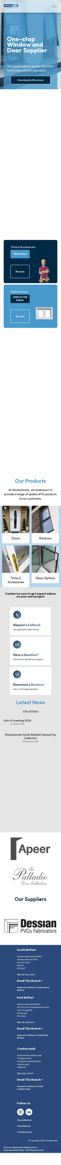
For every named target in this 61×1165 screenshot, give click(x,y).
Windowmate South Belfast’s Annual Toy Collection (30, 736)
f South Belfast (24, 1120)
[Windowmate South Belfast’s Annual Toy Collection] (30, 730)
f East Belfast (23, 1126)
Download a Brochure (30, 80)
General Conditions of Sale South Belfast (33, 988)
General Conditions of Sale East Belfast (32, 1036)
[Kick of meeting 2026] (17, 715)
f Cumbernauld (24, 1132)
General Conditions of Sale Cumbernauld (30, 1087)
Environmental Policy (14, 1150)
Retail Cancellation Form (24, 1147)
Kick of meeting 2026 (17, 720)
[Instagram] (20, 1112)
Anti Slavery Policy (35, 1150)
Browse (20, 271)
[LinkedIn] (29, 1112)
